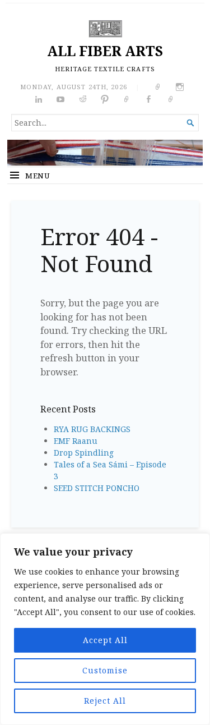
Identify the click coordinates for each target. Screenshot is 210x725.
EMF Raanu (75, 440)
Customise (105, 670)
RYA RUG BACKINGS (92, 429)
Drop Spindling (84, 452)
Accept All (105, 640)
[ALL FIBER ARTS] (105, 153)
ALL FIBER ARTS (105, 51)
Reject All (105, 700)
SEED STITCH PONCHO (96, 488)
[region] (105, 629)
